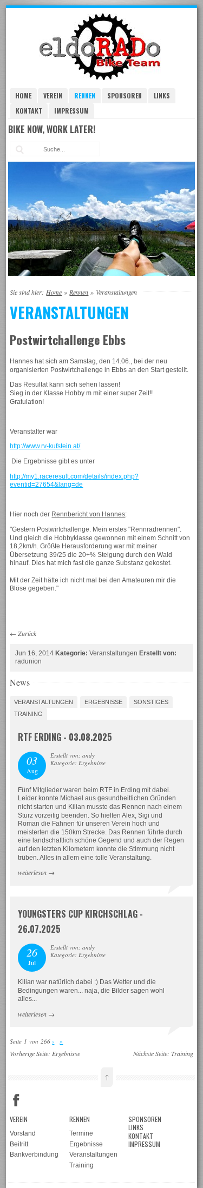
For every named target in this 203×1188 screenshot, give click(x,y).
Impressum (71, 110)
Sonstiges (151, 702)
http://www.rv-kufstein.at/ (45, 446)
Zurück (27, 633)
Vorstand (23, 1133)
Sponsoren (124, 95)
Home (23, 95)
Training (28, 714)
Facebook (16, 1100)
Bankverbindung (34, 1154)
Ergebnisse (103, 702)
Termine (81, 1133)
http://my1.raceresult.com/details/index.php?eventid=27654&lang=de (74, 481)
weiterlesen (32, 872)
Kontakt (29, 110)
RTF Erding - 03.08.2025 (65, 737)
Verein (52, 95)
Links (162, 95)
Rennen (84, 95)
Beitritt (19, 1144)
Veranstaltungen (43, 702)
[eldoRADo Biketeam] (102, 78)
